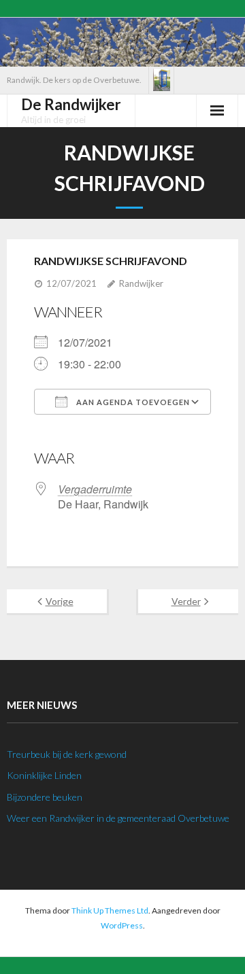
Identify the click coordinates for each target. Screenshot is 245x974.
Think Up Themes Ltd (109, 910)
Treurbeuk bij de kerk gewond (67, 754)
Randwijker (141, 283)
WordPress (122, 925)
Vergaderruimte (95, 489)
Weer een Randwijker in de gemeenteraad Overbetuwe (118, 818)
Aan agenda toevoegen (132, 402)
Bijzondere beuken (44, 797)
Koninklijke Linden (44, 775)
